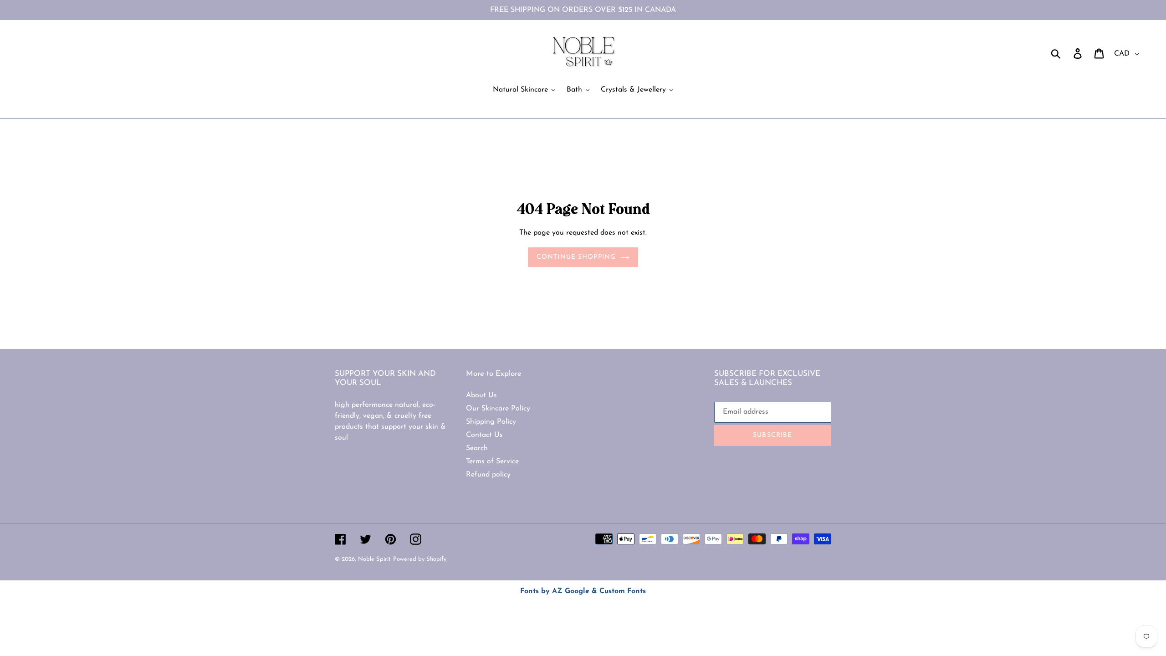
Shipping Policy (491, 421)
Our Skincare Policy (498, 408)
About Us (481, 395)
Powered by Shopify (419, 559)
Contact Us (484, 435)
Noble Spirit (374, 559)
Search (477, 448)
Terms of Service (492, 461)
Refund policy (488, 474)
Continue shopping (576, 257)
